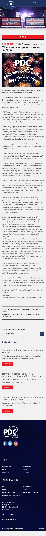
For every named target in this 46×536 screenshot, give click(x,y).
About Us (5, 472)
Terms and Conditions (31, 492)
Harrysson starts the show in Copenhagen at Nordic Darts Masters (21, 375)
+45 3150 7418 (7, 514)
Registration (27, 466)
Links (25, 489)
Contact (26, 472)
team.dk (41, 528)
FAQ (3, 486)
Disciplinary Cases (8, 492)
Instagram (16, 443)
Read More (7, 364)
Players (4, 469)
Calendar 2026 (7, 466)
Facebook (5, 443)
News (25, 469)
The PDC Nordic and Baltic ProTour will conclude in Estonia (22, 398)
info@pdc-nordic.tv (9, 519)
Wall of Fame (27, 486)
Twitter (10, 443)
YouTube (21, 448)
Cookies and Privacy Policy (11, 495)
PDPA (4, 489)
